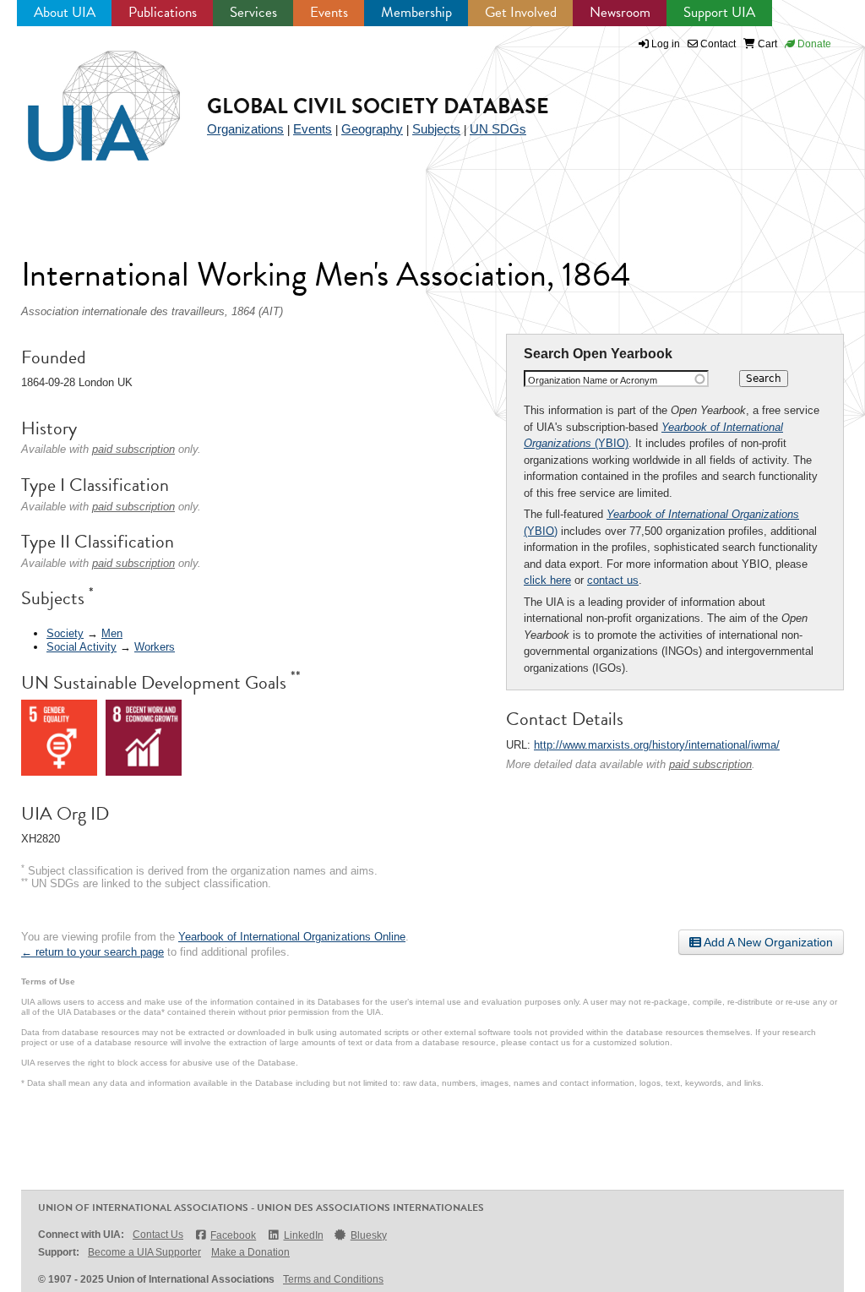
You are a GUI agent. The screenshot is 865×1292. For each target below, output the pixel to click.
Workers (154, 647)
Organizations (245, 129)
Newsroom (620, 12)
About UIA (64, 12)
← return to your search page (92, 952)
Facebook (233, 1235)
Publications (162, 12)
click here (547, 580)
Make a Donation (250, 1252)
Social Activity (81, 647)
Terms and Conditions (333, 1279)
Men (111, 633)
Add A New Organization (767, 942)
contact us (613, 580)
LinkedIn (303, 1235)
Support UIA (719, 12)
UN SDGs (498, 129)
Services (253, 12)
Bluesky (369, 1235)
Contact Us (158, 1234)
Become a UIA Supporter (144, 1252)
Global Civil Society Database (378, 106)
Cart (766, 44)
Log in (665, 44)
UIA (84, 96)
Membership (416, 12)
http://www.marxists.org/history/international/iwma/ (657, 745)
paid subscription (710, 764)
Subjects (436, 129)
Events (329, 12)
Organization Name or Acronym (592, 380)
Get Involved (521, 12)
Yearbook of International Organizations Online (291, 936)
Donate (813, 44)
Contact (717, 44)
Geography (372, 129)
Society (65, 633)
